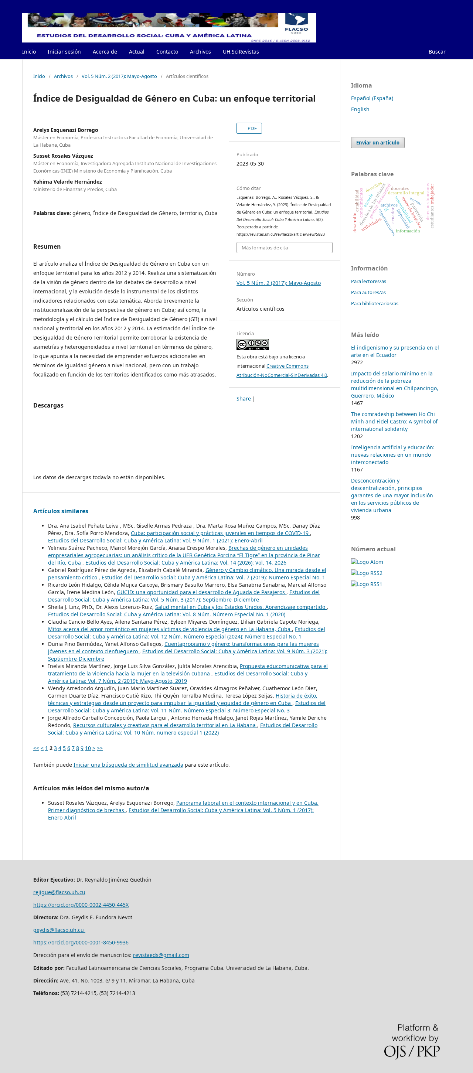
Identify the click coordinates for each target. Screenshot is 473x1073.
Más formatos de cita (265, 247)
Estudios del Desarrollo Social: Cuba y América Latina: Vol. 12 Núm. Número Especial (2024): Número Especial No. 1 (186, 633)
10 (88, 748)
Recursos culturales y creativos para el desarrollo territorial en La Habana (165, 725)
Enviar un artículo (377, 142)
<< (36, 748)
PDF (251, 128)
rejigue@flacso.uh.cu (59, 892)
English (360, 109)
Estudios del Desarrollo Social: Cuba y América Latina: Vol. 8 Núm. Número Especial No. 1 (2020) (166, 614)
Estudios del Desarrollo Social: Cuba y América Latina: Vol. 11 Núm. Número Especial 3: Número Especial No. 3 (187, 706)
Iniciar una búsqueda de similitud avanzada (128, 764)
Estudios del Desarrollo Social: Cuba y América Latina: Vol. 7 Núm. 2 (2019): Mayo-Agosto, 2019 (177, 677)
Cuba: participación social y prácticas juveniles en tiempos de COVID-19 (220, 532)
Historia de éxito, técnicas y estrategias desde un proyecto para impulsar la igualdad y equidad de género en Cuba (182, 699)
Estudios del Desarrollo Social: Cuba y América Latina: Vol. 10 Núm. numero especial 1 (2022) (182, 729)
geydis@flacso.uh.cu (59, 929)
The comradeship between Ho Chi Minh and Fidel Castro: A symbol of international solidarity (394, 421)
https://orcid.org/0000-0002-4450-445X (81, 904)
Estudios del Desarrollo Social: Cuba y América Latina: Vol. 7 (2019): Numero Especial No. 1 (213, 577)
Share (243, 398)
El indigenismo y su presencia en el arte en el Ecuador (395, 351)
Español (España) (372, 98)
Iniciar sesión (64, 51)
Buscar (437, 51)
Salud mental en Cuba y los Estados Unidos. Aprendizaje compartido (241, 606)
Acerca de (105, 51)
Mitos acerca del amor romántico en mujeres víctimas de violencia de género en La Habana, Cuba (170, 629)
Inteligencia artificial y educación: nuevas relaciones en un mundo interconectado (393, 455)
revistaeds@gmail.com (161, 954)
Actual (136, 51)
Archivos (200, 51)
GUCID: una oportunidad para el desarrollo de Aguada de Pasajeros (201, 592)
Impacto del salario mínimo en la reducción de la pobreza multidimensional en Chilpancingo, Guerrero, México (394, 384)
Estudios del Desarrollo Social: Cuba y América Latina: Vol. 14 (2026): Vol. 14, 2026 (185, 562)
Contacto (167, 51)
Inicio (29, 51)
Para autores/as (368, 292)
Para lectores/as (368, 281)
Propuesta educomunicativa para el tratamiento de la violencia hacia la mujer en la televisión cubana (188, 669)
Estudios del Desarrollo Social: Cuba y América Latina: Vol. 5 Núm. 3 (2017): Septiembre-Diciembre (184, 596)
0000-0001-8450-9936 (102, 942)
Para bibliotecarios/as (374, 303)
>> (100, 748)
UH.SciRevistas (241, 51)
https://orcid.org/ (54, 942)
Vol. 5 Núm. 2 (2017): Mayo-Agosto (119, 76)
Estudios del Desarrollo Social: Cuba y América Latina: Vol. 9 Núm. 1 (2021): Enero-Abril (155, 540)
